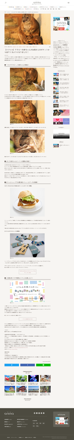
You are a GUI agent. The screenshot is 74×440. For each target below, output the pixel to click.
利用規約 (34, 437)
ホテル (61, 56)
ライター (65, 56)
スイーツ (57, 55)
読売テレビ (57, 65)
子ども (11, 46)
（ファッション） (21, 426)
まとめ (65, 48)
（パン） (7, 421)
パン (59, 56)
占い (57, 58)
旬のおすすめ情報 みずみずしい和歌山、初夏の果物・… (21, 384)
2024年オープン (56, 43)
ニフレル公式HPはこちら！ (28, 319)
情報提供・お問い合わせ (28, 437)
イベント (62, 52)
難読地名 (56, 67)
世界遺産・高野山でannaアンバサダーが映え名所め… (21, 394)
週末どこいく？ (35, 46)
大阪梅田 (56, 60)
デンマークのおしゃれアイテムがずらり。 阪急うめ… (9, 384)
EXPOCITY (14, 46)
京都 (54, 58)
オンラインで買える (57, 53)
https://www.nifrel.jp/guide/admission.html (20, 347)
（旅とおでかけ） (8, 424)
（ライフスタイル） (22, 424)
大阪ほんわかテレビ (65, 58)
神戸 (63, 63)
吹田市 (27, 46)
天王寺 (58, 60)
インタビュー (67, 52)
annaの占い (56, 45)
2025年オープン (62, 43)
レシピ (68, 56)
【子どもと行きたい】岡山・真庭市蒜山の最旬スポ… (9, 394)
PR (17, 46)
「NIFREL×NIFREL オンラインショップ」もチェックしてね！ (28, 272)
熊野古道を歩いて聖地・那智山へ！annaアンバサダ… (45, 394)
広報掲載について (21, 437)
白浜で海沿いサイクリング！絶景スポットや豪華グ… (33, 394)
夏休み (30, 46)
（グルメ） (8, 419)
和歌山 (60, 58)
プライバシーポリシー (14, 437)
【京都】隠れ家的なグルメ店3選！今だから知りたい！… (45, 384)
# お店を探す (35, 420)
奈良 (60, 60)
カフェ (63, 53)
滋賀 (43, 423)
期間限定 (57, 63)
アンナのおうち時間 (62, 50)
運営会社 (8, 437)
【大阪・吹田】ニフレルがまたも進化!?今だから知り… (33, 384)
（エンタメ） (23, 419)
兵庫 (37, 423)
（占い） (7, 426)
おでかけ (6, 46)
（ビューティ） (21, 421)
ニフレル (24, 46)
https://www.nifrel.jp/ (13, 349)
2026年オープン (67, 43)
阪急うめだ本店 (64, 65)
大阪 (8, 46)
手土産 (62, 60)
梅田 (61, 63)
